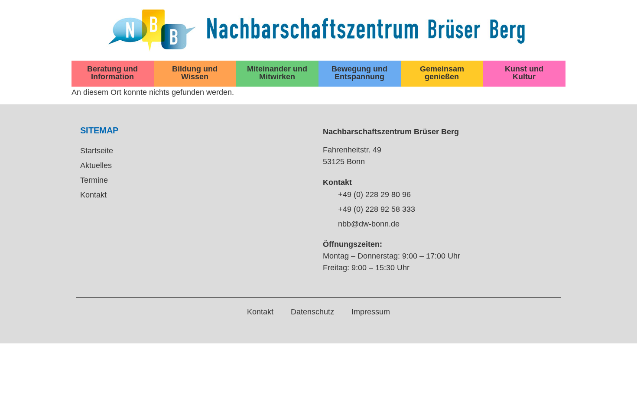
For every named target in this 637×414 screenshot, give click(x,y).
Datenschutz (312, 311)
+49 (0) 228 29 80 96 (374, 194)
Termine (94, 180)
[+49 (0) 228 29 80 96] (327, 195)
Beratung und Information (112, 73)
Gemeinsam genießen (442, 73)
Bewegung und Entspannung (359, 73)
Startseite (96, 150)
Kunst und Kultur (524, 73)
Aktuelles (96, 165)
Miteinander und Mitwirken (277, 73)
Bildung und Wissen (195, 73)
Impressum (370, 311)
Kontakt (93, 195)
